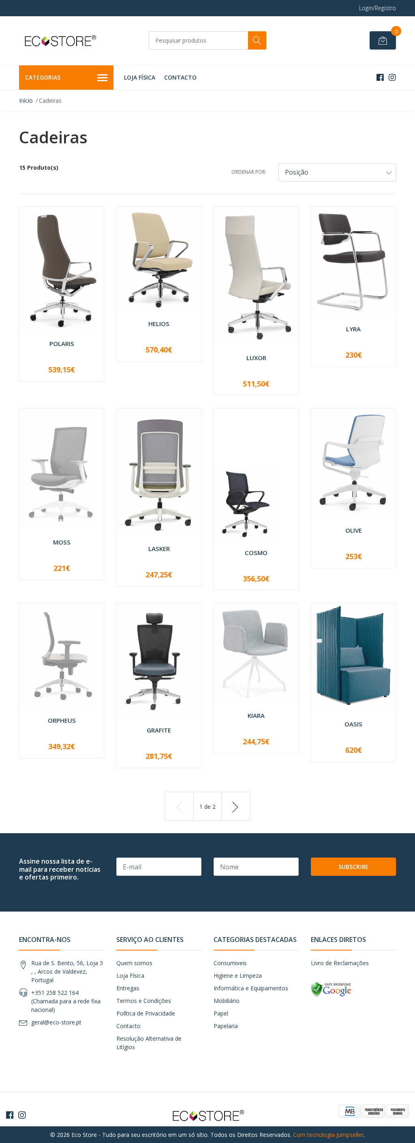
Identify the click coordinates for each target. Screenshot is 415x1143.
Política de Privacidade (145, 1013)
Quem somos (134, 963)
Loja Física (139, 77)
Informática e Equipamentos (251, 988)
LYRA (353, 329)
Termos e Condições (143, 1001)
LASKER (159, 548)
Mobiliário (227, 1001)
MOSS (62, 542)
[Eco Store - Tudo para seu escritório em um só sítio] (59, 40)
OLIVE (353, 530)
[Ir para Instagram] (392, 77)
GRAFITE (159, 730)
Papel (221, 1013)
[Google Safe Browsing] (331, 989)
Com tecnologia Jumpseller (328, 1135)
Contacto (180, 77)
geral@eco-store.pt (56, 1022)
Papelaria (226, 1026)
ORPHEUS (62, 720)
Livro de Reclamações (340, 963)
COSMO (256, 553)
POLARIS (61, 343)
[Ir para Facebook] (380, 77)
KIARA (256, 715)
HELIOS (158, 324)
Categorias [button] (42, 77)
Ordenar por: (248, 172)
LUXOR (256, 358)
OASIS (353, 724)
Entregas (127, 988)
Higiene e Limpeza (238, 975)
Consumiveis (230, 963)
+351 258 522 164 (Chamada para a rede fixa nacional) (66, 1001)
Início (26, 100)
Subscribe (353, 867)
